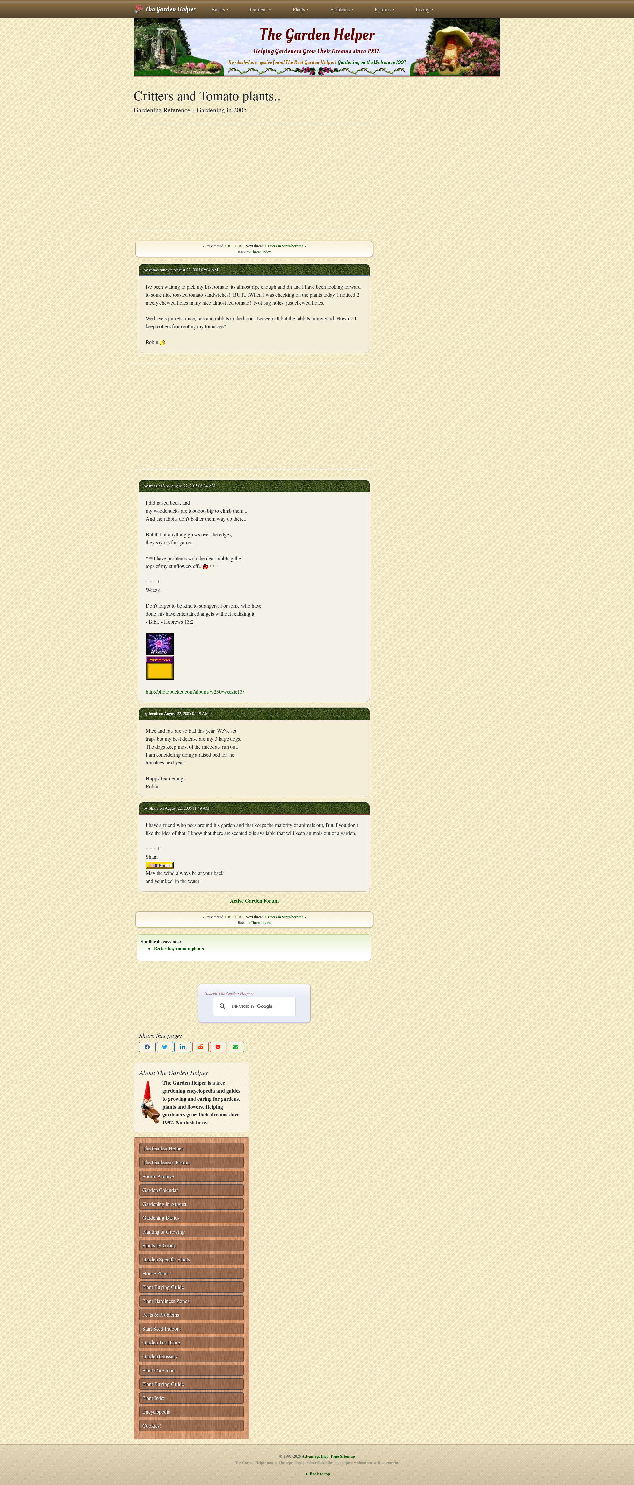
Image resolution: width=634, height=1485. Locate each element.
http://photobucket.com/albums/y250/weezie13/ (195, 691)
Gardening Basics (160, 1217)
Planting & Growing (163, 1231)
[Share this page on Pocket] (218, 1047)
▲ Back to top (317, 1474)
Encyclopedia (156, 1411)
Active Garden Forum (254, 900)
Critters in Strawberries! (284, 245)
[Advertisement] (254, 177)
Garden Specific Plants (166, 1259)
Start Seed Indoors (161, 1328)
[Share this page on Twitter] (165, 1047)
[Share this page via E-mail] (236, 1047)
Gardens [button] (258, 9)
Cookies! (151, 1425)
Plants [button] (299, 9)
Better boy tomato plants (179, 948)
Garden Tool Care (161, 1342)
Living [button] (423, 9)
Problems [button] (340, 9)
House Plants (156, 1273)
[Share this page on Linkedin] (182, 1047)
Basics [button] (218, 9)
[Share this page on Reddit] (200, 1047)
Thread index (261, 251)
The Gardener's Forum (166, 1162)
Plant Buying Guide (163, 1286)
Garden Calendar (160, 1189)
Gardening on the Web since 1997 (372, 62)
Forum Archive (158, 1176)
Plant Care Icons (159, 1370)
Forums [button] (383, 9)
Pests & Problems (160, 1314)
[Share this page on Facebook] (147, 1047)
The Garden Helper (169, 9)
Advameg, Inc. (315, 1456)
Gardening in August (164, 1203)
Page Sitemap (343, 1456)
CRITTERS (234, 245)
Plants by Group (159, 1245)
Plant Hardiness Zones (165, 1300)
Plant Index (154, 1397)
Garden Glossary (160, 1356)
